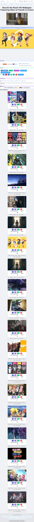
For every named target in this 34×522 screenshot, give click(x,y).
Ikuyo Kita (24, 150)
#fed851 (17, 87)
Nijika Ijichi (12, 150)
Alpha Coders (3, 1)
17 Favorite (17, 70)
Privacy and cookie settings (21, 518)
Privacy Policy (10, 516)
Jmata (19, 232)
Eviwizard (19, 400)
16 (18, 375)
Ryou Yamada (20, 150)
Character (2, 83)
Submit (23, 1)
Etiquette (25, 516)
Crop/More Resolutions (5, 72)
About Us (3, 516)
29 (18, 187)
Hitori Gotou (16, 150)
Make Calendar (23, 70)
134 (18, 104)
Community (26, 1)
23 (18, 312)
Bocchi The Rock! (21, 172)
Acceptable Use (20, 516)
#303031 (20, 87)
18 (18, 418)
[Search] (15, 1)
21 (18, 229)
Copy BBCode (21, 74)
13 (18, 504)
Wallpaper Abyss (5, 4)
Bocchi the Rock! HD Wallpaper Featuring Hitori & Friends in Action (24, 4)
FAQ (6, 516)
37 (18, 145)
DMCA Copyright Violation (12, 518)
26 (18, 353)
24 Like (11, 70)
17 (18, 440)
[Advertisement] (17, 54)
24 (18, 292)
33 (18, 209)
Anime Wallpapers (11, 4)
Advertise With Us (29, 516)
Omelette (19, 148)
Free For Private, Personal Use (24, 63)
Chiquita (15, 64)
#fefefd (18, 87)
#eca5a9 (22, 87)
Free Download (5, 70)
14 (18, 482)
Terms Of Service (15, 516)
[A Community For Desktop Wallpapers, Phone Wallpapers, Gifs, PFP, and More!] (1, 4)
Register (32, 1)
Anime (17, 172)
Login (29, 1)
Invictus (19, 107)
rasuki (19, 443)
